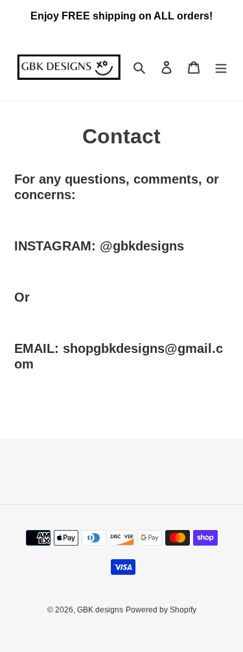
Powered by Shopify (161, 609)
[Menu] (221, 67)
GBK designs (100, 609)
